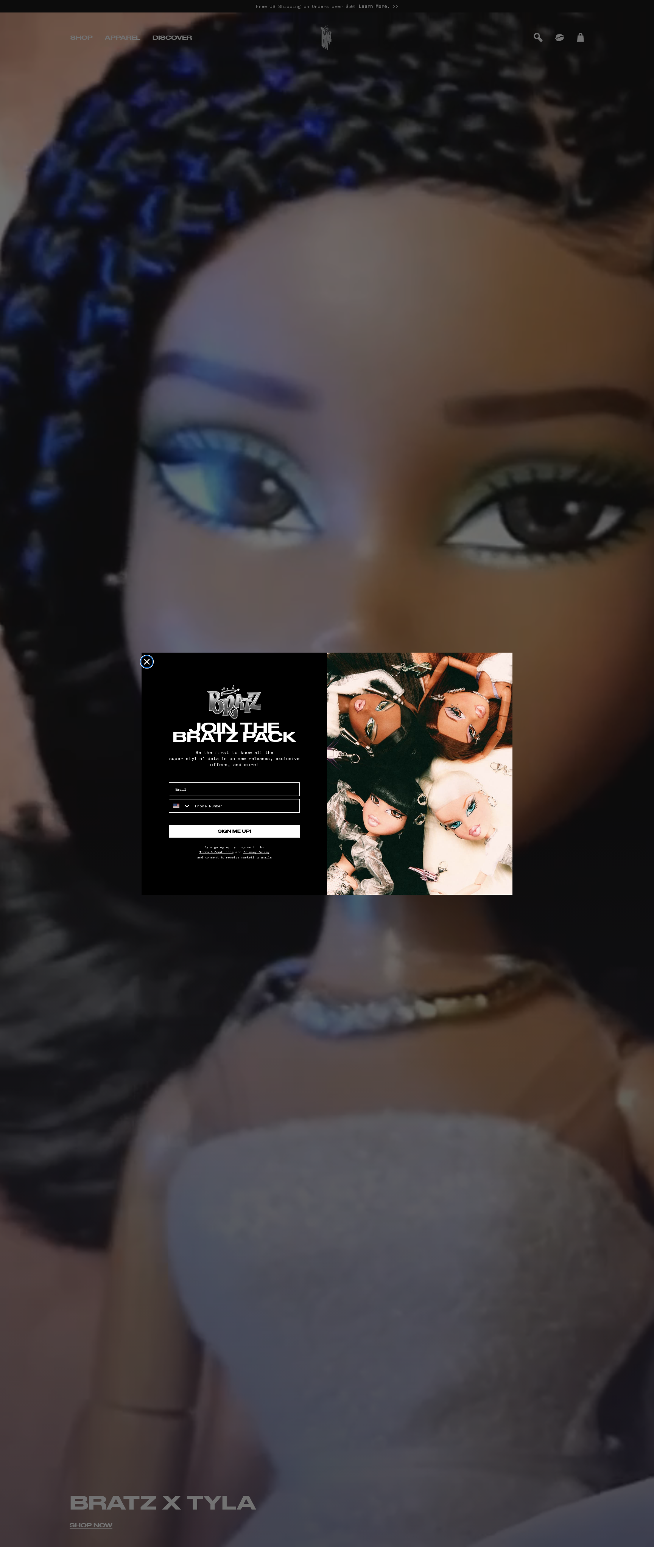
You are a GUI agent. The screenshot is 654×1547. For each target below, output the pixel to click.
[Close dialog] (147, 662)
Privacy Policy (256, 852)
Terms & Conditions (216, 852)
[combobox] (180, 805)
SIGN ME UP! (234, 831)
